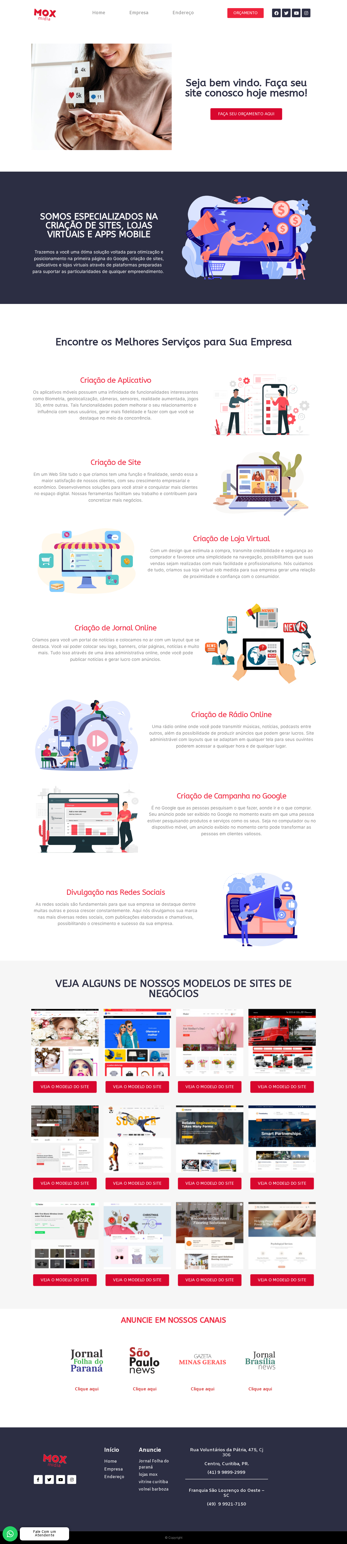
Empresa (138, 13)
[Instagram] (306, 13)
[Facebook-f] (38, 1479)
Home (98, 13)
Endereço (183, 13)
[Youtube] (296, 13)
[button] (245, 13)
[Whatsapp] (10, 1533)
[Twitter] (286, 13)
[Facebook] (276, 13)
